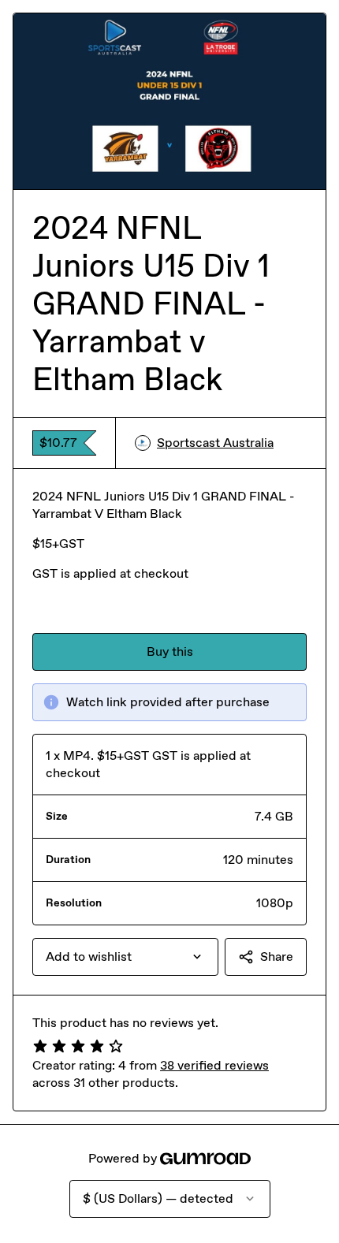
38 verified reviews (214, 1065)
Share (276, 956)
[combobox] (125, 957)
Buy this (170, 651)
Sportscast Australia (215, 442)
